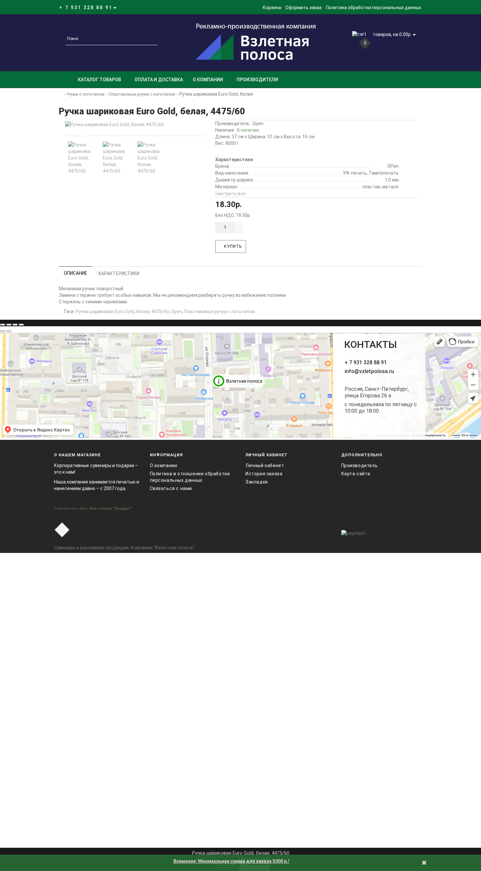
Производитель (359, 465)
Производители (257, 79)
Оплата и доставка (158, 79)
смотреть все (230, 193)
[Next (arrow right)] (8, 331)
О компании (208, 79)
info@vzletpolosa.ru (369, 371)
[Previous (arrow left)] (2, 331)
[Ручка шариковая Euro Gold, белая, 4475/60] (134, 124)
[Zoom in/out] (21, 325)
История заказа (263, 473)
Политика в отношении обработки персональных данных (190, 477)
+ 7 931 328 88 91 (366, 362)
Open (257, 123)
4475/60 (160, 311)
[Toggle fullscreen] (15, 325)
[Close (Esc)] (2, 325)
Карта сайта (356, 473)
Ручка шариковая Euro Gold (105, 311)
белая (142, 311)
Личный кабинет (264, 465)
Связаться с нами (171, 488)
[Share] (8, 325)
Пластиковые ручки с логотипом (219, 311)
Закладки (256, 481)
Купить (232, 246)
